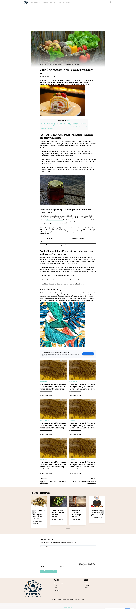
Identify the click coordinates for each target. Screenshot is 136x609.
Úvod (31, 2)
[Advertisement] (68, 15)
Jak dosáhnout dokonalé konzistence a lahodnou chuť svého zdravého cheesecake (64, 127)
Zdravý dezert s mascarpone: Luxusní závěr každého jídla (53, 481)
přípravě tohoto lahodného (54, 220)
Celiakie (86, 585)
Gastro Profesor (45, 76)
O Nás (59, 2)
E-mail (62, 566)
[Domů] (40, 64)
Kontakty (66, 2)
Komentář (44, 547)
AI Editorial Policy (68, 607)
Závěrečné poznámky (47, 128)
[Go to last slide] (33, 512)
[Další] (103, 512)
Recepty (47, 66)
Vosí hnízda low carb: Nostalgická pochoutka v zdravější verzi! (39, 515)
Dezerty (42, 66)
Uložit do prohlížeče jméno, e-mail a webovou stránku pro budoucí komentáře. (87, 565)
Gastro (45, 2)
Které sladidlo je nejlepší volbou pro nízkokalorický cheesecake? (59, 125)
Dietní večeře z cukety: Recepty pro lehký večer (97, 513)
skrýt (68, 120)
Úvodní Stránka (58, 583)
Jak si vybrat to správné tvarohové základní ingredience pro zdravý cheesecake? (64, 123)
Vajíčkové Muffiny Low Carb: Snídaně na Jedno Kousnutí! (84, 481)
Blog (55, 585)
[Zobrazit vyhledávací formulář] (110, 2)
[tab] (65, 528)
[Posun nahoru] (132, 606)
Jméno (43, 566)
